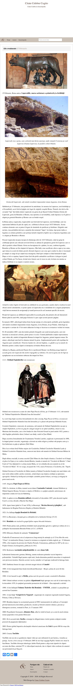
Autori (14, 40)
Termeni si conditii (48, 669)
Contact (45, 672)
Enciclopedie (22, 40)
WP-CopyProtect (19, 685)
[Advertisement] (36, 23)
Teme (8, 40)
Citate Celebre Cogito (42, 680)
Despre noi (46, 667)
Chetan (12, 685)
